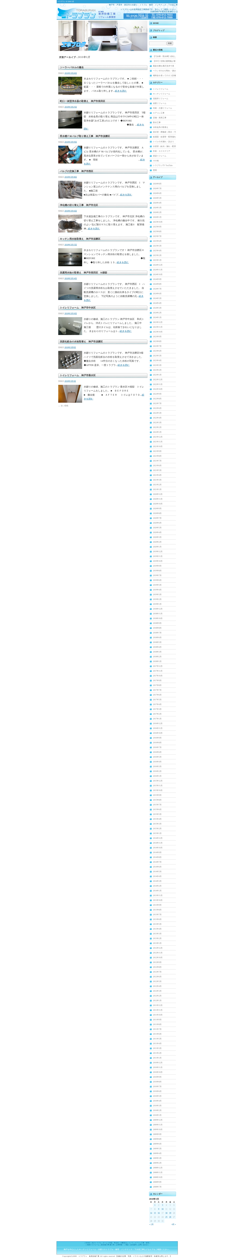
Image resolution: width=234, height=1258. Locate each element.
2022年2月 (157, 427)
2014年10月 (158, 848)
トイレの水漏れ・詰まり (163, 141)
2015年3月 (157, 824)
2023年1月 (157, 375)
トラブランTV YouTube (163, 165)
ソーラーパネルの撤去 (72, 67)
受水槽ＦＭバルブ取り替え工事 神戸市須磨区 (85, 136)
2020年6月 (157, 523)
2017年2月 (157, 714)
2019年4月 (157, 590)
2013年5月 (157, 924)
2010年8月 (157, 1082)
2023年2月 (157, 370)
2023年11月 (158, 327)
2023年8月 (157, 341)
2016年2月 (157, 771)
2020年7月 (157, 518)
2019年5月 (157, 585)
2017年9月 (157, 680)
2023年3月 (157, 365)
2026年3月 (157, 208)
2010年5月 (157, 1096)
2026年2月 (157, 212)
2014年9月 (157, 852)
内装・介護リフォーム (162, 108)
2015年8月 (157, 800)
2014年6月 (157, 867)
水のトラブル (96, 1243)
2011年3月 (157, 1048)
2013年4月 (157, 929)
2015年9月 (157, 795)
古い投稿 (63, 406)
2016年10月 (158, 733)
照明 (155, 170)
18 (166, 1213)
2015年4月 (157, 819)
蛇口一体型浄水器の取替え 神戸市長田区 (82, 101)
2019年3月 (157, 594)
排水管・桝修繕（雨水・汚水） (164, 132)
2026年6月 (157, 193)
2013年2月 (157, 938)
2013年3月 (157, 934)
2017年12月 (158, 666)
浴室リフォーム (159, 103)
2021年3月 (157, 480)
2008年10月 (158, 1177)
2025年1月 (157, 260)
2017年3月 (157, 709)
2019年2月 (157, 599)
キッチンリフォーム (161, 94)
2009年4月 (157, 1153)
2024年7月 (157, 289)
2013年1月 (157, 943)
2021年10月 (158, 446)
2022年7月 (157, 403)
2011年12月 (158, 1005)
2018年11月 (158, 614)
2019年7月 (157, 575)
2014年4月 (157, 876)
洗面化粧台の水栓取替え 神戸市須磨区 (81, 341)
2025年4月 (157, 250)
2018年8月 (157, 628)
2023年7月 (157, 346)
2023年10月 (158, 332)
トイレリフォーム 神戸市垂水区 (78, 375)
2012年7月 (157, 972)
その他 (156, 161)
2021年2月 (157, 485)
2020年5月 (157, 528)
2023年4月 (157, 360)
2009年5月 (157, 1149)
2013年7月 (157, 914)
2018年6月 (157, 637)
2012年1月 (157, 1000)
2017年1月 (157, 719)
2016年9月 (157, 738)
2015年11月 (158, 785)
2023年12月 (158, 322)
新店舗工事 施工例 (107, 1245)
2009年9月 (157, 1134)
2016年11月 (158, 728)
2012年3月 (157, 991)
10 (162, 1209)
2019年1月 (157, 604)
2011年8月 (157, 1024)
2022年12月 (158, 379)
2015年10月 (158, 790)
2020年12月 (158, 494)
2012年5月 (157, 981)
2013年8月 (157, 910)
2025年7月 (157, 236)
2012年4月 (157, 986)
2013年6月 (157, 919)
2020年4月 (157, 532)
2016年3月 (157, 766)
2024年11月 (158, 270)
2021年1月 (157, 489)
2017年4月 (157, 704)
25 (166, 1217)
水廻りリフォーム (93, 1245)
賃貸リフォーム (159, 156)
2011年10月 (158, 1015)
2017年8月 (157, 685)
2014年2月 (157, 886)
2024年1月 (157, 317)
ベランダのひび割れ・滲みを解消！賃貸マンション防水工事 (164, 71)
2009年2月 (157, 1163)
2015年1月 (157, 833)
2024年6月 (157, 293)
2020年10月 (158, 504)
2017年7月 (157, 690)
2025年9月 (157, 227)
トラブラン (82, 11)
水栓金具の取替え (160, 127)
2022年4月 (157, 418)
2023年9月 (157, 336)
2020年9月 (157, 508)
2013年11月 (158, 895)
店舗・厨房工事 (159, 118)
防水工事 (157, 122)
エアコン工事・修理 (142, 1243)
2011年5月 (157, 1039)
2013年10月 (158, 900)
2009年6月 (157, 1144)
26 (170, 1217)
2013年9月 (157, 905)
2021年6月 (157, 465)
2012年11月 (158, 953)
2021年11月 (158, 442)
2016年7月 (157, 747)
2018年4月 (157, 647)
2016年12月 (158, 723)
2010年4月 (157, 1101)
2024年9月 (157, 279)
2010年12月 (158, 1063)
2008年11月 (158, 1172)
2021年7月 (157, 461)
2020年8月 (157, 513)
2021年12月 (158, 437)
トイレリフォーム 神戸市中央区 (78, 307)
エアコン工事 (158, 113)
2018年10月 (158, 618)
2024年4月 (157, 303)
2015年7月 (157, 805)
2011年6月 (157, 1034)
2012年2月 (157, 996)
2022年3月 (157, 422)
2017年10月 (158, 676)
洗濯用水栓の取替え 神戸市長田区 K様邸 (83, 272)
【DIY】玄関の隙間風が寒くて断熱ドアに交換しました (164, 62)
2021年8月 (157, 456)
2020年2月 (157, 542)
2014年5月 (157, 871)
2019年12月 (158, 551)
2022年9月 (157, 394)
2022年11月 (158, 384)
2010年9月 (157, 1077)
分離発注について (126, 1243)
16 (159, 1213)
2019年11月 (158, 556)
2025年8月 (157, 231)
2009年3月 (157, 1158)
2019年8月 (157, 571)
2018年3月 (157, 652)
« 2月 (151, 1224)
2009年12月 (158, 1120)
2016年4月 (157, 762)
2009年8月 (157, 1139)
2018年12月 (158, 609)
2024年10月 (158, 274)
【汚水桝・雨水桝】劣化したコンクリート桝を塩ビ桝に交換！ (164, 57)
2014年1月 (157, 891)
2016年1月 (157, 776)
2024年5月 (157, 298)
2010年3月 (157, 1106)
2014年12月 (158, 838)
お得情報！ (120, 1245)
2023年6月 (157, 351)
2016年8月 (157, 742)
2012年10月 (158, 957)
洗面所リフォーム (160, 98)
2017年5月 (157, 699)
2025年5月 (157, 246)
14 (151, 1213)
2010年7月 (157, 1086)
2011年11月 (158, 1010)
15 (155, 1213)
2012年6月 (157, 977)
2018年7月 (157, 633)
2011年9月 (157, 1020)
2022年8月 (157, 399)
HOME (156, 23)
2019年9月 (157, 566)
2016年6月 (157, 752)
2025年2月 (157, 255)
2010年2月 (157, 1110)
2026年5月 (157, 198)
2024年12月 (158, 265)
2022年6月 (157, 408)
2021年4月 (157, 475)
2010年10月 (158, 1072)
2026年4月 (157, 203)
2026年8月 (157, 184)
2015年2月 (157, 828)
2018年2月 (157, 657)
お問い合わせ (143, 1245)
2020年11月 (158, 499)
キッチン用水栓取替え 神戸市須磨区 (81, 239)
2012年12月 (158, 948)
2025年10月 (158, 222)
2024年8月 (157, 284)
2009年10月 (158, 1129)
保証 (127, 1245)
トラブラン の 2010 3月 (65, 1)
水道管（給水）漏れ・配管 (164, 146)
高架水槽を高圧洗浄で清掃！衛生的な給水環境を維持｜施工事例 (164, 66)
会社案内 (133, 1245)
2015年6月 (157, 809)
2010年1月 (157, 1115)
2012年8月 (157, 967)
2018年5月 (157, 642)
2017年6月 (157, 695)
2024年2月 (157, 313)
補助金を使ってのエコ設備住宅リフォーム (164, 76)
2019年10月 (158, 561)
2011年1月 (157, 1058)
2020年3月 (157, 537)
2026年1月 (157, 217)
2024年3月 (157, 308)
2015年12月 (158, 781)
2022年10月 (158, 389)
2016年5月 (157, 757)
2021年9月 (157, 451)
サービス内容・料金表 (111, 1243)
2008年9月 (157, 1182)
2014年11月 (158, 843)
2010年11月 (158, 1067)
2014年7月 (157, 862)
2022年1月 (157, 432)
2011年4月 (157, 1043)
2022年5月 (157, 413)
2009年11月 (158, 1125)
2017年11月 (158, 671)
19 (170, 1213)
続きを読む (121, 91)
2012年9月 (157, 962)
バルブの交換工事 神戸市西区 (76, 171)
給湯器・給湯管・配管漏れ (164, 137)
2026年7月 (157, 188)
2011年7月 (157, 1029)
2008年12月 (158, 1168)
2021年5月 (157, 470)
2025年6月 (157, 241)
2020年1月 (157, 547)
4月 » (174, 1224)
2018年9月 (157, 623)
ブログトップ (158, 30)
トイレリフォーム (160, 89)
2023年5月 (157, 356)
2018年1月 (157, 661)
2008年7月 (157, 1187)
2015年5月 (157, 814)
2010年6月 (157, 1091)
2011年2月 (157, 1053)
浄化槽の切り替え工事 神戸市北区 (79, 205)
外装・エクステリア (161, 151)
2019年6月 (157, 580)
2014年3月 (157, 881)
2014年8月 (157, 857)
